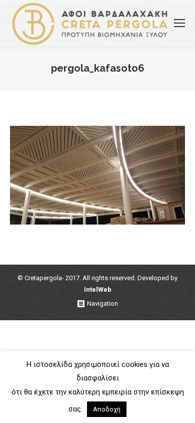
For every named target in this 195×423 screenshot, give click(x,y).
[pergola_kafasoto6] (97, 175)
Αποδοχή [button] (106, 409)
